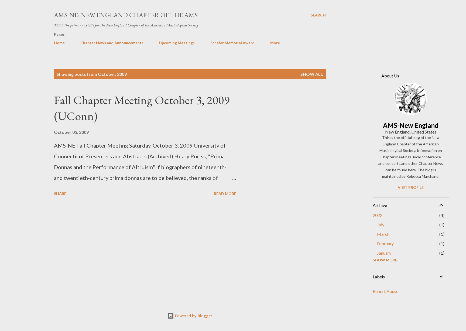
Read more (225, 193)
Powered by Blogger (193, 315)
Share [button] (60, 193)
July (380, 224)
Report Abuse (385, 291)
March (383, 234)
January (384, 252)
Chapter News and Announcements (111, 42)
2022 (377, 215)
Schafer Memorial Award (232, 42)
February (385, 243)
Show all (311, 74)
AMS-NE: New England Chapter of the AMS (126, 15)
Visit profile (411, 187)
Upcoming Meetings (177, 42)
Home (59, 42)
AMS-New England (410, 125)
